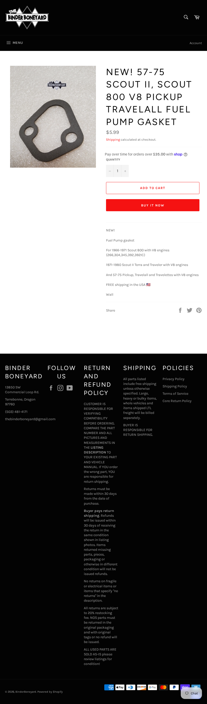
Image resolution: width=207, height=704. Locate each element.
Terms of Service (175, 393)
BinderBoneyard (25, 691)
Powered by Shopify (50, 691)
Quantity (113, 159)
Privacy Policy (174, 379)
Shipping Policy (175, 386)
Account (196, 43)
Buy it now (152, 205)
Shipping (113, 139)
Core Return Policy (177, 401)
